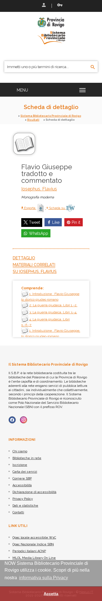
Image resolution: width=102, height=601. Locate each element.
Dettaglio (24, 258)
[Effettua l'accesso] (43, 5)
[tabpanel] (51, 309)
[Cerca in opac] (93, 67)
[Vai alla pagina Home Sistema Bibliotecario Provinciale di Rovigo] (51, 30)
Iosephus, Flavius (39, 189)
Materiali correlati (34, 264)
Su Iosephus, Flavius (35, 271)
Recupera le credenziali (59, 5)
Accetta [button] (51, 593)
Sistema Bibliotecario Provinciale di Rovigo (50, 115)
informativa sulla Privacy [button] (43, 577)
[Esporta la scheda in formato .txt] (41, 208)
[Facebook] (12, 420)
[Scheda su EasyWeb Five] (70, 208)
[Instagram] (23, 420)
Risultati (33, 119)
